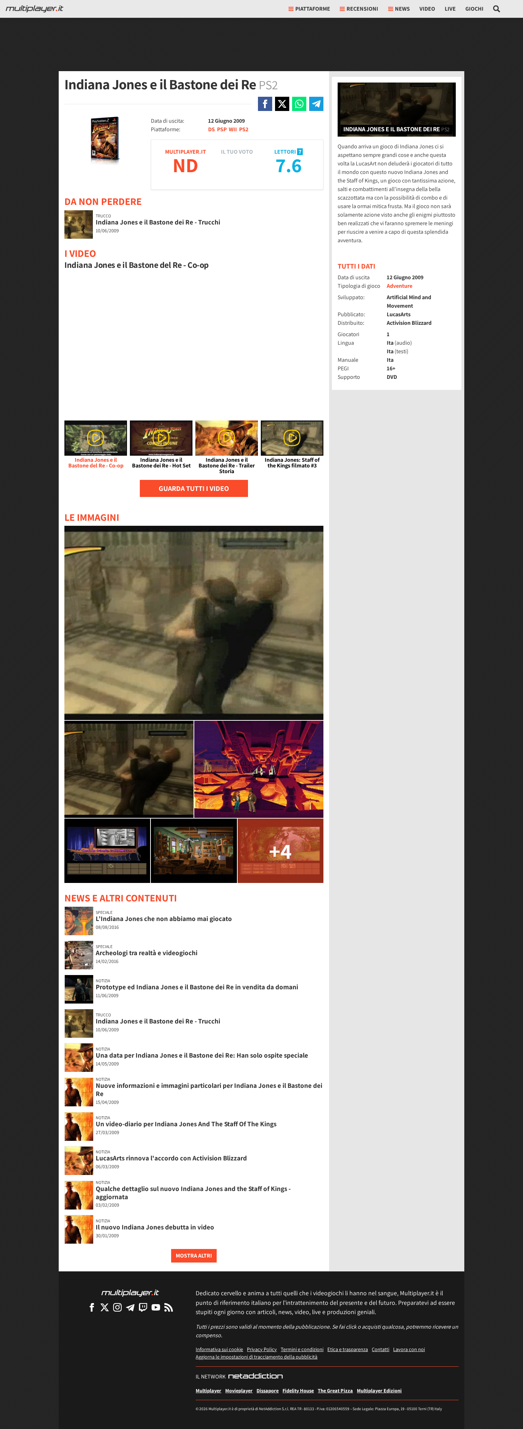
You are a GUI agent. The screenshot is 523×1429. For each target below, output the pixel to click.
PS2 (243, 129)
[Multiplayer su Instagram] (117, 1307)
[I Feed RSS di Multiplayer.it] (168, 1307)
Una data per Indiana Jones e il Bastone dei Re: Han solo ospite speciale (202, 1055)
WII (233, 129)
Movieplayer (239, 1390)
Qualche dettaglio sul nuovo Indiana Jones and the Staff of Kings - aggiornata (193, 1192)
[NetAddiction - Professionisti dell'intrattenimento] (255, 1376)
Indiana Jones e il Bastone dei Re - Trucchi (158, 222)
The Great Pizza (335, 1390)
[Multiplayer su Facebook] (92, 1307)
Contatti (380, 1349)
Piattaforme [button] (312, 8)
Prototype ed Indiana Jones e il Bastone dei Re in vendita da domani (197, 987)
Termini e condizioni (302, 1349)
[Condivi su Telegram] (316, 104)
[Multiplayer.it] (34, 8)
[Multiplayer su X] (104, 1307)
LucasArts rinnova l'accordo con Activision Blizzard (171, 1158)
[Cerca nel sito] (496, 9)
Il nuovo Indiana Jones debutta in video (155, 1227)
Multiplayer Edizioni (379, 1390)
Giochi (474, 8)
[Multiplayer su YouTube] (156, 1307)
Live (450, 8)
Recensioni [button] (362, 8)
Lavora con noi (409, 1349)
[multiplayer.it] (130, 1292)
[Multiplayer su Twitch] (143, 1307)
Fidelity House (298, 1390)
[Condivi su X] (282, 104)
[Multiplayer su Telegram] (130, 1307)
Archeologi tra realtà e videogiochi (146, 952)
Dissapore (268, 1390)
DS (211, 129)
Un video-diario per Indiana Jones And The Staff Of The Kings (186, 1124)
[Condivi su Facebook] (265, 104)
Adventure (399, 286)
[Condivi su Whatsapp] (299, 104)
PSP (222, 129)
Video (427, 8)
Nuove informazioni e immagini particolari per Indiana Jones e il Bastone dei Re (209, 1089)
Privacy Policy (262, 1349)
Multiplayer (208, 1390)
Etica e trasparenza (347, 1349)
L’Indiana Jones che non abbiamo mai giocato (164, 918)
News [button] (402, 8)
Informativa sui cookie (219, 1349)
